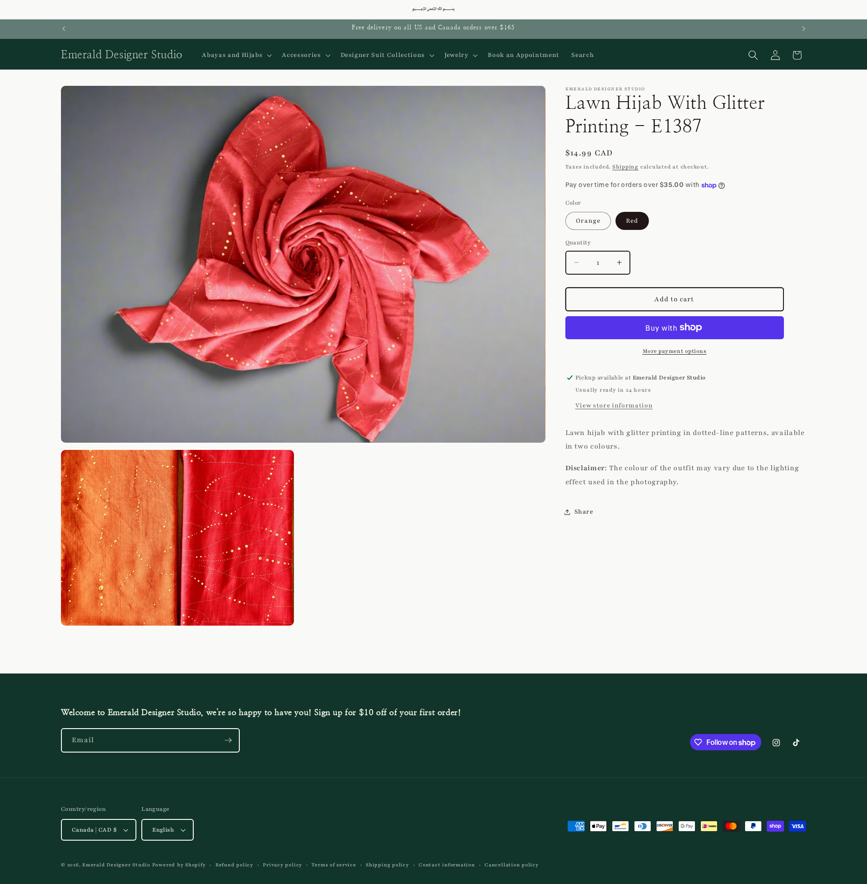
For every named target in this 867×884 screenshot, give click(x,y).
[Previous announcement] (64, 28)
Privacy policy (282, 864)
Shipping (625, 166)
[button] (236, 55)
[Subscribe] (228, 740)
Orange (588, 220)
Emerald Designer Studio (116, 864)
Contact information (447, 864)
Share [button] (583, 511)
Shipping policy (387, 864)
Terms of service (334, 864)
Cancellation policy (512, 864)
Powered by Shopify (179, 864)
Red (632, 220)
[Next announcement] (804, 28)
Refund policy (234, 864)
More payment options (675, 351)
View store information (614, 405)
